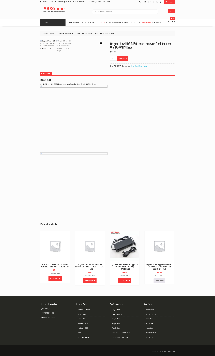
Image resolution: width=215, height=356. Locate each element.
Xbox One (102, 22)
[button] (101, 43)
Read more (159, 281)
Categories (49, 22)
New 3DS (81, 319)
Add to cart (123, 58)
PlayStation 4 (116, 314)
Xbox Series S (151, 310)
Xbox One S (150, 323)
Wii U (80, 333)
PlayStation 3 (116, 319)
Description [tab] (45, 73)
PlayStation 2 (116, 323)
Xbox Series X (151, 314)
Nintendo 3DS (83, 328)
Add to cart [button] (54, 278)
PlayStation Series (131, 22)
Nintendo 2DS (83, 323)
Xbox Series (146, 22)
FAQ (140, 2)
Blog (145, 2)
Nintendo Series (115, 22)
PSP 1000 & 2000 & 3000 (121, 333)
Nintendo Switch (75, 22)
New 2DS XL (82, 314)
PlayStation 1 (116, 328)
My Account (169, 2)
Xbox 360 (149, 337)
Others (157, 22)
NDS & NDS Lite (84, 337)
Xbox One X (150, 319)
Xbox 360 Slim (151, 333)
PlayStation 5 (90, 22)
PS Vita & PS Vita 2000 (120, 337)
